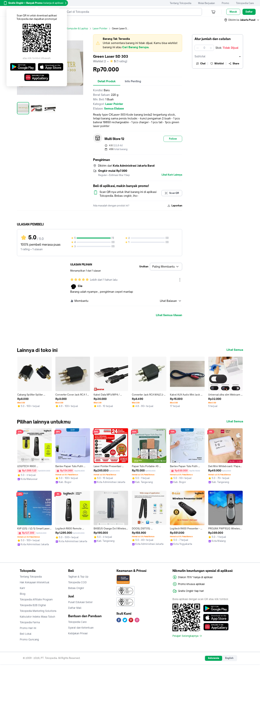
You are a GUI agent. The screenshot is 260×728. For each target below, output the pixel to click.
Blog (22, 593)
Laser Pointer (100, 28)
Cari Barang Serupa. (135, 47)
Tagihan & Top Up (78, 576)
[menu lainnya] (180, 279)
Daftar (249, 11)
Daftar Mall (74, 607)
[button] (242, 20)
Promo (225, 3)
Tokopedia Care (245, 3)
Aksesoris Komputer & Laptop (71, 28)
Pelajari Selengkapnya (185, 635)
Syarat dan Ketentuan (80, 627)
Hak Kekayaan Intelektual (34, 582)
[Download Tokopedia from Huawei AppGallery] (216, 627)
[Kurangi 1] (197, 48)
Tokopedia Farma (30, 622)
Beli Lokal (25, 633)
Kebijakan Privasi (78, 633)
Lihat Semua (235, 349)
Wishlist (219, 63)
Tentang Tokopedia (180, 3)
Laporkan (176, 205)
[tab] (106, 81)
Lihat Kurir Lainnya (172, 174)
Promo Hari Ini (28, 628)
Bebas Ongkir (76, 588)
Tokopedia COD (77, 582)
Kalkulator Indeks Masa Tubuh (37, 616)
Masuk (233, 11)
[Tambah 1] (211, 48)
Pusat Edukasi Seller (80, 602)
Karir (22, 588)
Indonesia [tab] (213, 658)
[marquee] (137, 43)
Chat (203, 63)
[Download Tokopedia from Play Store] (216, 608)
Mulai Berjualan (206, 3)
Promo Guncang (29, 639)
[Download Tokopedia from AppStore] (216, 617)
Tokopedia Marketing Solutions (38, 610)
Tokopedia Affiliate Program (36, 599)
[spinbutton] (204, 48)
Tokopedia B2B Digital (33, 605)
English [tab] (229, 658)
